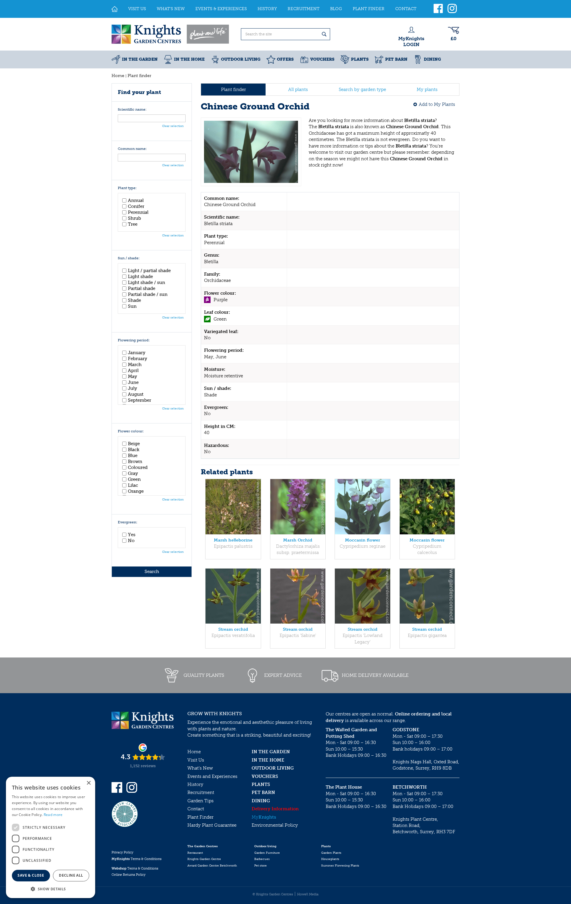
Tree (132, 224)
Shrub (134, 218)
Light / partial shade (149, 271)
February (137, 359)
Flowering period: (134, 340)
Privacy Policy (122, 852)
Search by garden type (362, 89)
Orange (136, 491)
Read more (53, 814)
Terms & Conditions (136, 859)
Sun (132, 306)
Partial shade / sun (147, 294)
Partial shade (141, 288)
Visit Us (195, 760)
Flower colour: (131, 431)
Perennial (138, 212)
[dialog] (50, 837)
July (132, 388)
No (131, 541)
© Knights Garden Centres (272, 894)
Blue (132, 455)
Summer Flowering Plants (340, 865)
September (139, 400)
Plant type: (127, 188)
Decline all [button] (71, 875)
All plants (298, 89)
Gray (133, 473)
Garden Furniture (267, 853)
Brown (135, 461)
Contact (195, 809)
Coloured (138, 467)
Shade (134, 300)
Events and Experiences (212, 776)
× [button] (88, 783)
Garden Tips (200, 800)
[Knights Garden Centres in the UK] (171, 34)
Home (194, 751)
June (133, 382)
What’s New (200, 768)
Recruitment (200, 792)
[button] (50, 888)
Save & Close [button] (31, 875)
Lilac (133, 485)
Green (134, 479)
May (132, 376)
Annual (136, 200)
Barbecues (262, 859)
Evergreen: (127, 522)
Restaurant (195, 853)
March (135, 364)
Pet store (260, 865)
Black (133, 450)
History (195, 784)
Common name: (132, 149)
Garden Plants (331, 853)
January (136, 353)
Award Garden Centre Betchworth (212, 865)
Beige (134, 444)
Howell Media (308, 894)
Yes (131, 535)
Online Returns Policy (128, 875)
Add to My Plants (437, 104)
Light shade (140, 276)
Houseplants (330, 859)
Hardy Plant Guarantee (211, 825)
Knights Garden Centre (204, 859)
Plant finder (233, 89)
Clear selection (173, 126)
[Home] (114, 9)
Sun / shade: (129, 258)
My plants (427, 89)
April (133, 370)
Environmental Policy (275, 825)
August (135, 394)
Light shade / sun (146, 282)
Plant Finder (200, 817)
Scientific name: (132, 110)
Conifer (136, 206)
